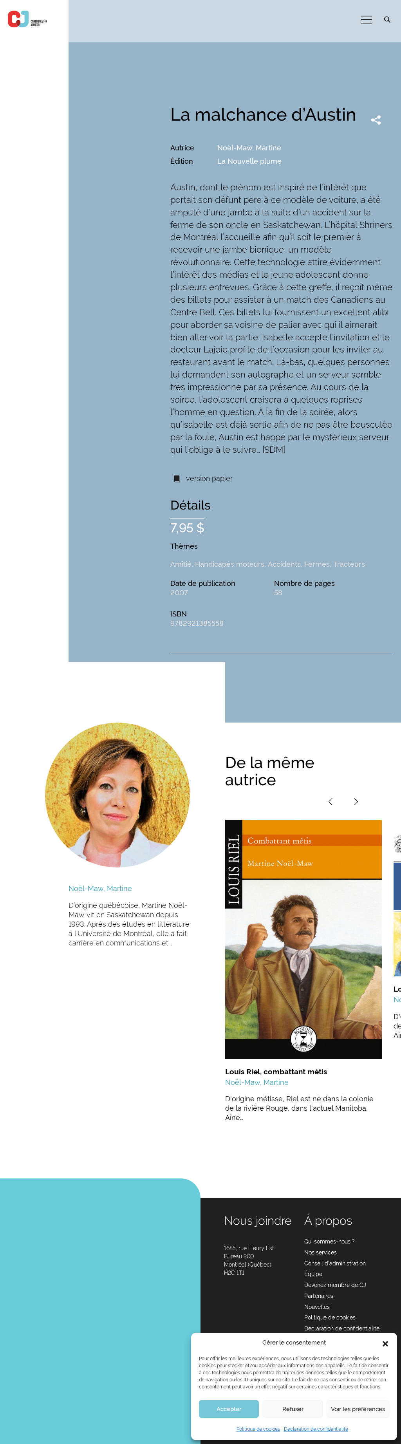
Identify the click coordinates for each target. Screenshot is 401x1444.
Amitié (180, 564)
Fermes (317, 564)
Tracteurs (349, 564)
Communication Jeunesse (27, 19)
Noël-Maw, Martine (249, 148)
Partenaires (318, 1296)
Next (356, 801)
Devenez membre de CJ (335, 1285)
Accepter (229, 1409)
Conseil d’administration (335, 1263)
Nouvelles (317, 1307)
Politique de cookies (258, 1429)
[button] (385, 1343)
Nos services (320, 1252)
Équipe (313, 1274)
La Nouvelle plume (249, 161)
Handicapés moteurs (229, 564)
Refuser (292, 1409)
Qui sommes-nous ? (329, 1241)
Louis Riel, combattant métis (276, 1071)
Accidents (284, 564)
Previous (330, 801)
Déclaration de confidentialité (316, 1429)
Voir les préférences (358, 1409)
